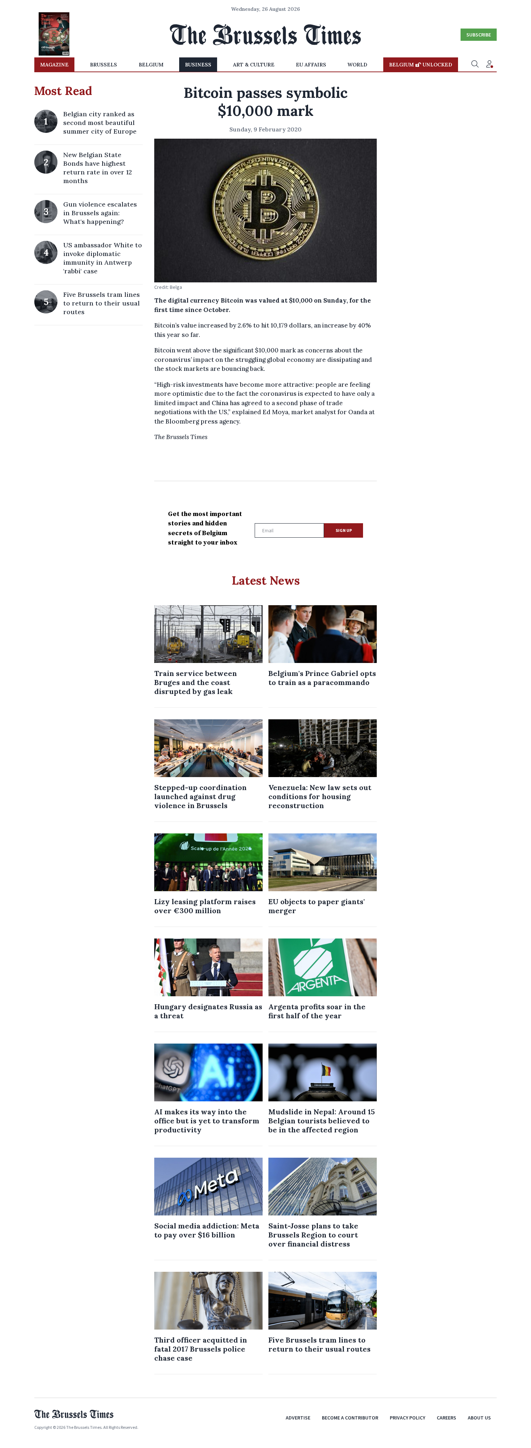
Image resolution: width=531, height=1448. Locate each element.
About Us (479, 1417)
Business (198, 64)
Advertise (298, 1417)
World (357, 64)
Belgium (151, 64)
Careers (446, 1417)
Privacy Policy (407, 1417)
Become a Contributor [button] (350, 1417)
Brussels (103, 64)
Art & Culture (254, 64)
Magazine (54, 64)
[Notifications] (489, 64)
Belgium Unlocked (420, 64)
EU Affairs (311, 64)
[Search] (475, 64)
